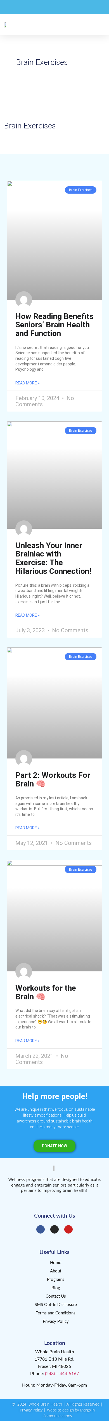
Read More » (27, 383)
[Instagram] (54, 1229)
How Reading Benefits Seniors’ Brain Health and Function (54, 325)
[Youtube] (68, 1229)
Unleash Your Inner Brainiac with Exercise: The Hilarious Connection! (53, 558)
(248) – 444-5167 (62, 1373)
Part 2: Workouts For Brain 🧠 (52, 779)
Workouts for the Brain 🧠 (45, 992)
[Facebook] (40, 1229)
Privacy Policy (31, 1410)
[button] (101, 24)
